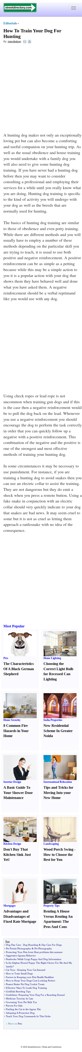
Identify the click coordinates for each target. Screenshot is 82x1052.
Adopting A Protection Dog (20, 1012)
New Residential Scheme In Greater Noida (58, 731)
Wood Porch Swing (58, 849)
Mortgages (9, 905)
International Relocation (58, 781)
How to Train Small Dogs (19, 973)
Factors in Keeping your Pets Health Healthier (30, 977)
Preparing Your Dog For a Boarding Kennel (41, 995)
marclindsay (14, 41)
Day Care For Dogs (51, 944)
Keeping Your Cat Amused (31, 969)
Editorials (10, 23)
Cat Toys (10, 969)
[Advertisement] (41, 89)
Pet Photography (43, 948)
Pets (5, 658)
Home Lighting (52, 658)
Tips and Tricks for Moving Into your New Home (58, 793)
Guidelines (11, 995)
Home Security (11, 720)
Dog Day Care (13, 944)
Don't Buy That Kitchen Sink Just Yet (17, 854)
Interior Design (12, 781)
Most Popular (14, 626)
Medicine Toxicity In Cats (19, 998)
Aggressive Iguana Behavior (21, 955)
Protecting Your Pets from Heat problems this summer (34, 952)
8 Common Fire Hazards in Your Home (16, 731)
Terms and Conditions (52, 1047)
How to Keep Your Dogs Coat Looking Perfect (30, 980)
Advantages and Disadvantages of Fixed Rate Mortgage (19, 916)
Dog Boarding (30, 944)
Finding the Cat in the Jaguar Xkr (23, 1009)
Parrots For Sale (14, 1005)
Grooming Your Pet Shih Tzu (21, 1002)
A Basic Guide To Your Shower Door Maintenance (18, 793)
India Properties (53, 720)
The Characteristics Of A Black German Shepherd (18, 669)
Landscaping (51, 843)
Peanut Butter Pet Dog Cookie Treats (25, 984)
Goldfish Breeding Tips (18, 991)
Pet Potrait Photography (18, 948)
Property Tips (52, 905)
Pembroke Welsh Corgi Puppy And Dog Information (33, 959)
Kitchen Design (12, 843)
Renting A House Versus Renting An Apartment (58, 916)
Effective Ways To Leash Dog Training (26, 987)
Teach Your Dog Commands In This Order (28, 1016)
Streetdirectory (34, 1047)
